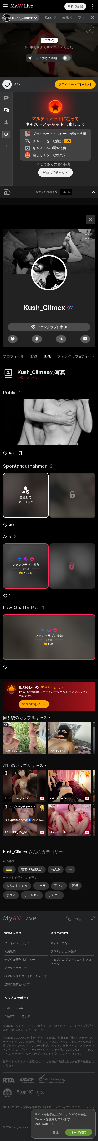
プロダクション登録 (63, 951)
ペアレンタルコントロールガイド (25, 976)
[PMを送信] (85, 339)
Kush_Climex (15, 851)
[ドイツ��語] (9, 869)
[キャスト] (90, 219)
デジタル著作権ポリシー (20, 959)
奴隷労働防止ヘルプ (17, 984)
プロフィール (13, 356)
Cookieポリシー (45, 1124)
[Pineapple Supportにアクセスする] (8, 1092)
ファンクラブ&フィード (76, 356)
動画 (50, 17)
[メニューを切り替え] (5, 6)
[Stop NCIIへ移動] (31, 1093)
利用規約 (10, 951)
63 (11, 453)
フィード (85, 17)
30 (11, 525)
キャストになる (60, 943)
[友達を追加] (61, 339)
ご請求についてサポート (20, 1016)
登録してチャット (55, 172)
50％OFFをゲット (34, 704)
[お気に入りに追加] (7, 84)
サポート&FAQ (13, 1008)
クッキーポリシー (15, 968)
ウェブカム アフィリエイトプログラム (70, 962)
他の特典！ (65, 164)
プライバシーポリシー (18, 943)
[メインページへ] (29, 6)
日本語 (77, 919)
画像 (67, 17)
